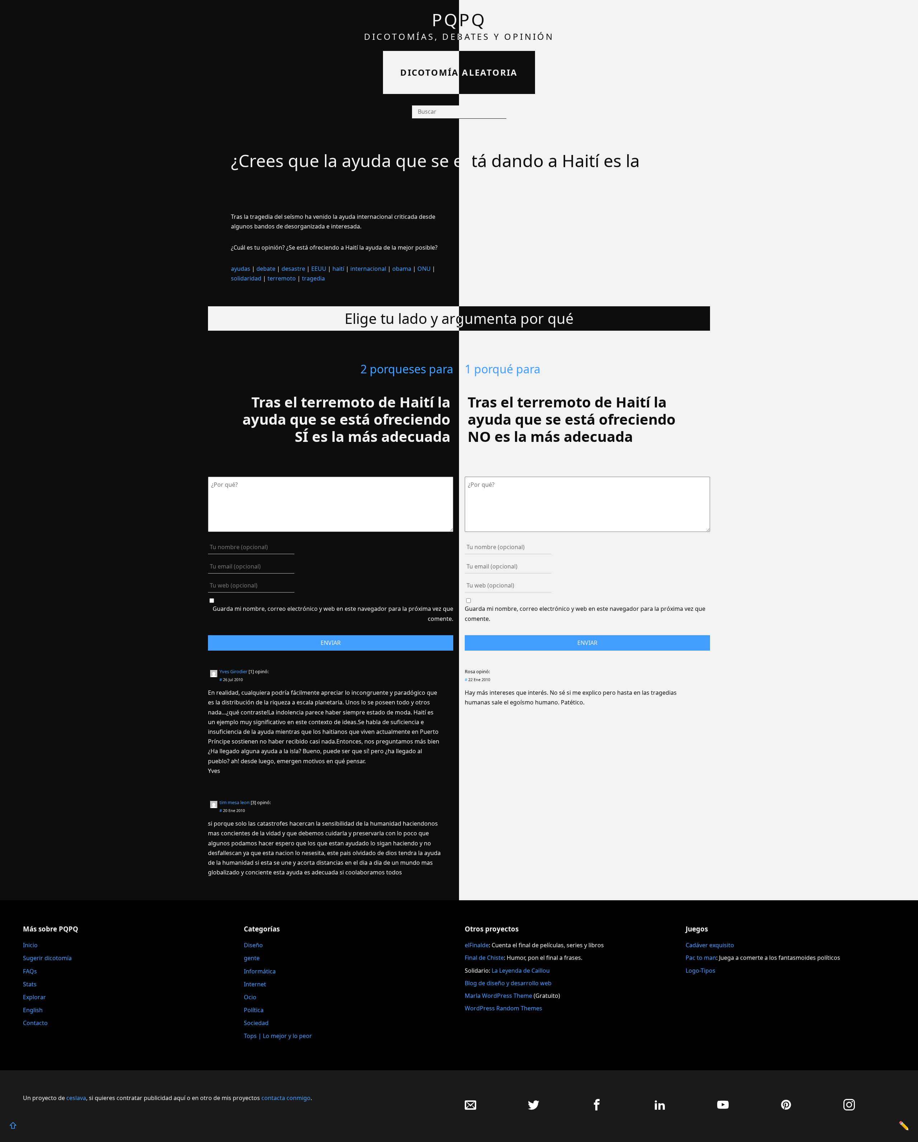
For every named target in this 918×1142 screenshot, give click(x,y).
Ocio (250, 997)
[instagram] (849, 1108)
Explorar (34, 997)
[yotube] (723, 1108)
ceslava (76, 1098)
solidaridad (246, 278)
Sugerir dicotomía (47, 958)
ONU (424, 269)
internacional (368, 269)
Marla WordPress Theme (498, 996)
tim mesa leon (234, 802)
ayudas (240, 269)
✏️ (904, 1125)
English (33, 1010)
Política (254, 1010)
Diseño (253, 945)
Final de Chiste (484, 958)
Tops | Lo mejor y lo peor (278, 1036)
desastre (293, 269)
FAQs (30, 971)
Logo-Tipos (700, 971)
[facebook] (596, 1108)
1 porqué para (502, 369)
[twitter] (533, 1108)
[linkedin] (660, 1108)
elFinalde (477, 945)
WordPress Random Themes (503, 1008)
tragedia (313, 278)
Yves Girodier (233, 671)
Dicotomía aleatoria (459, 72)
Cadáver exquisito (710, 945)
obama (401, 269)
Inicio (30, 945)
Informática (260, 971)
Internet (255, 984)
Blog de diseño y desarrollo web (508, 983)
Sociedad (256, 1023)
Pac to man (701, 958)
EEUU (318, 269)
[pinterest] (786, 1108)
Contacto (35, 1023)
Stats (30, 984)
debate (265, 269)
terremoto (282, 278)
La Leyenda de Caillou (521, 971)
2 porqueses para (406, 369)
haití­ (338, 269)
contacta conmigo (286, 1098)
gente (252, 958)
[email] (470, 1108)
